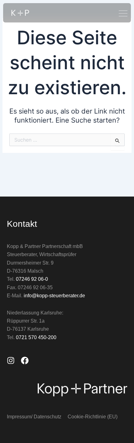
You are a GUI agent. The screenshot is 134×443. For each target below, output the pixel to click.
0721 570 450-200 (36, 337)
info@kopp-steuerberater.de (54, 295)
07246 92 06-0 (32, 279)
